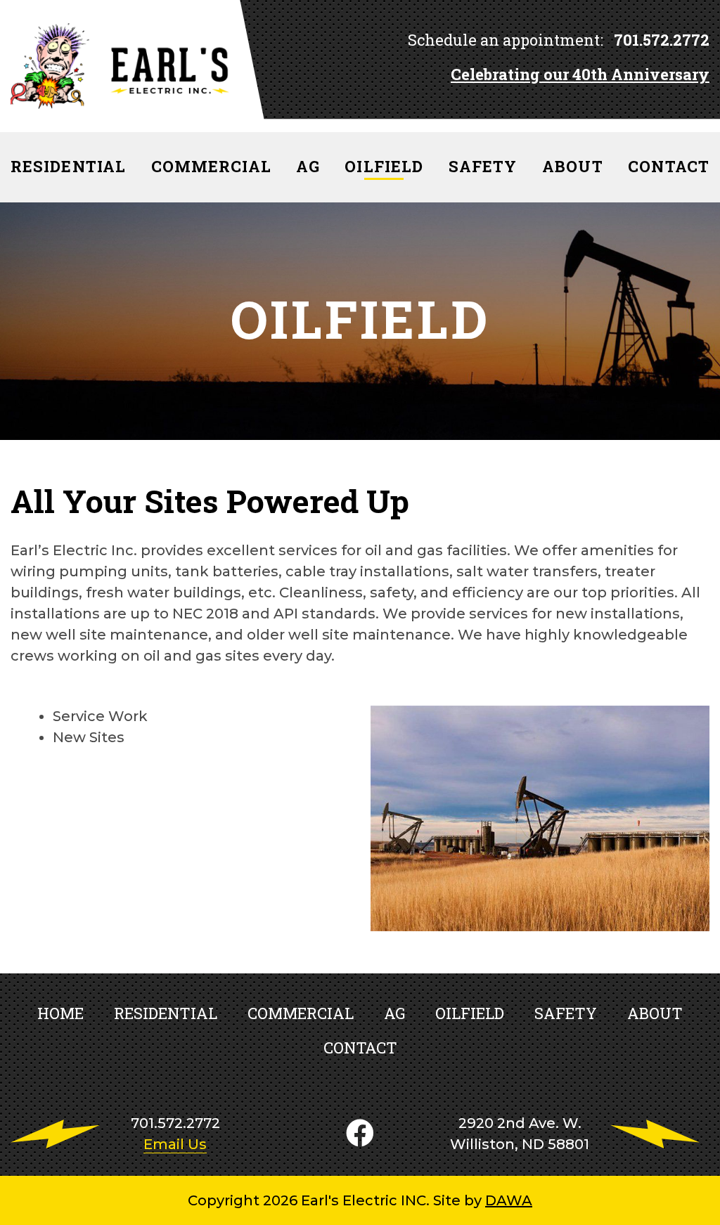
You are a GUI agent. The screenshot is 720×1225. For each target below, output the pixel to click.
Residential (165, 1013)
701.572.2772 (659, 40)
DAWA (508, 1200)
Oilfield (469, 1013)
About (655, 1013)
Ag (394, 1013)
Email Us (175, 1144)
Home (60, 1013)
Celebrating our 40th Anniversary (580, 74)
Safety (565, 1013)
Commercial (301, 1013)
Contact (360, 1047)
